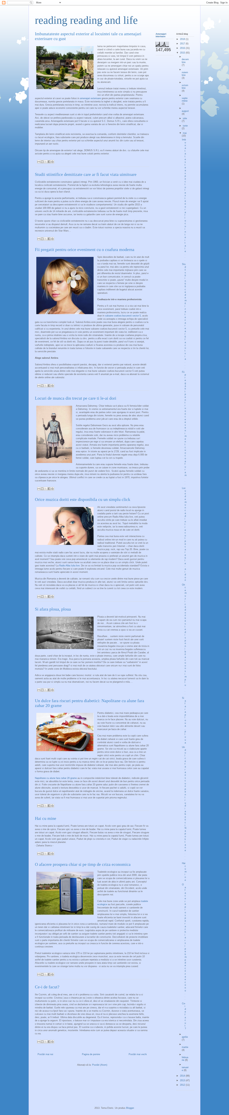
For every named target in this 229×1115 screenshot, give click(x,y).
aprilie (185, 1037)
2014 (183, 1075)
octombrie (185, 86)
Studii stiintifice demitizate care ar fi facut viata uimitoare (86, 174)
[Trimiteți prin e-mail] (39, 162)
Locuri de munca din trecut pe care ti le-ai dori (75, 398)
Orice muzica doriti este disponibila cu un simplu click (82, 499)
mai (185, 133)
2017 (183, 43)
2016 (183, 48)
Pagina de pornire (91, 1054)
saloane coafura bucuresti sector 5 (123, 315)
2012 (183, 1085)
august (185, 111)
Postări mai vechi (138, 1054)
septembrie (184, 99)
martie (185, 1047)
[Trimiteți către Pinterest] (52, 162)
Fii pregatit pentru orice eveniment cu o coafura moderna (84, 249)
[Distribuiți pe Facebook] (49, 162)
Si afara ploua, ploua (53, 609)
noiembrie (185, 74)
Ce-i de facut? (47, 987)
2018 (183, 39)
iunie (185, 125)
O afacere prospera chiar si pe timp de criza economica (83, 864)
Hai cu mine (45, 818)
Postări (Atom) (99, 1064)
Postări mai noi (45, 1054)
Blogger (130, 1108)
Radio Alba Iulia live (69, 565)
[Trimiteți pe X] (45, 162)
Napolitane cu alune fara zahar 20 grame (56, 778)
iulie (185, 118)
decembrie (185, 61)
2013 (183, 1080)
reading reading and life (86, 20)
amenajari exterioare (90, 98)
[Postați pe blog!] (42, 162)
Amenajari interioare (161, 35)
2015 (183, 52)
